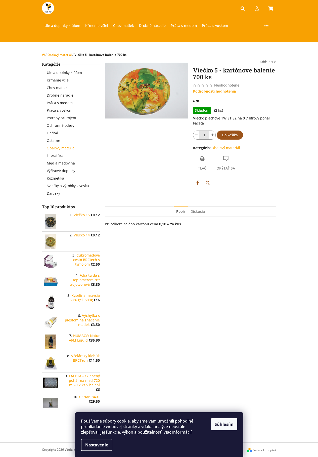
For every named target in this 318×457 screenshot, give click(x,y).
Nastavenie (96, 445)
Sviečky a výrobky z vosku (68, 185)
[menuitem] (62, 26)
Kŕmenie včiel (58, 80)
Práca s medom (60, 102)
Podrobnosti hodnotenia (214, 91)
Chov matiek (57, 87)
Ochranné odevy (60, 125)
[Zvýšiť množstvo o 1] (212, 135)
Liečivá (52, 133)
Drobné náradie (60, 95)
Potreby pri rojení (61, 117)
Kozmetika (55, 178)
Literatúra (55, 155)
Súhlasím (224, 424)
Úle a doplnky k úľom (64, 72)
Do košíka (230, 135)
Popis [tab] (181, 211)
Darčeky (53, 193)
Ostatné (53, 140)
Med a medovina (61, 163)
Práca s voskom (59, 110)
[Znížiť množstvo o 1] (196, 135)
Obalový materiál (61, 148)
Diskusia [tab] (198, 211)
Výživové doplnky (61, 170)
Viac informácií (177, 432)
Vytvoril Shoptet (264, 450)
